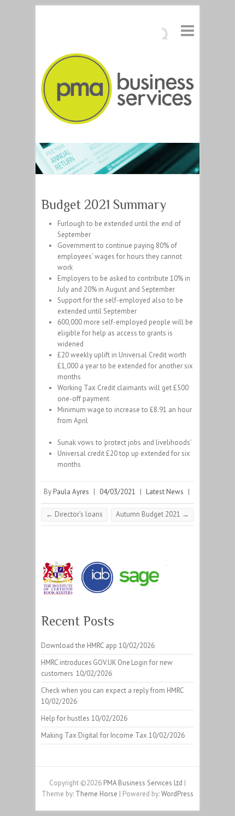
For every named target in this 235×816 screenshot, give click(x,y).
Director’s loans (74, 514)
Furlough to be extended (95, 223)
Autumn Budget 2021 (152, 514)
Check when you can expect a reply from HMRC (112, 690)
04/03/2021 (117, 491)
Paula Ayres (71, 491)
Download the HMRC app (79, 645)
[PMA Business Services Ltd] (117, 91)
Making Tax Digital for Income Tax (94, 735)
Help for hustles (65, 718)
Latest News (165, 491)
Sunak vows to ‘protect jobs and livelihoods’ (124, 442)
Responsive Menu (187, 30)
